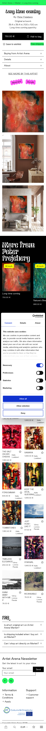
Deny (23, 413)
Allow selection (23, 406)
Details (7, 59)
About (7, 65)
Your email (7, 668)
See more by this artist (23, 74)
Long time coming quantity (23, 27)
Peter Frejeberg (25, 17)
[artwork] (11, 436)
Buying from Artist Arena (17, 53)
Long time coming (11, 293)
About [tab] (37, 323)
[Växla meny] (41, 727)
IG (11, 681)
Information (9, 690)
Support (31, 690)
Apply (8, 701)
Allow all (23, 399)
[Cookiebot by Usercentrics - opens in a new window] (32, 316)
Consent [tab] (8, 323)
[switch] (39, 373)
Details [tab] (23, 323)
